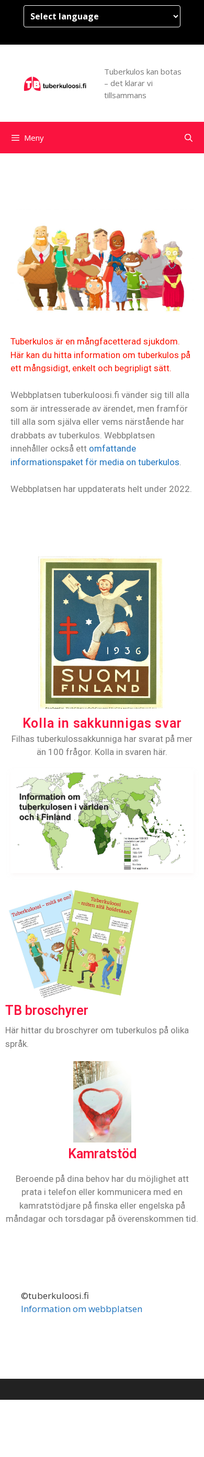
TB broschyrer (46, 1010)
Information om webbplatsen (81, 1309)
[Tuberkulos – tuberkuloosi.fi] (55, 83)
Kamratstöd (102, 1153)
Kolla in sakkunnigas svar (102, 723)
